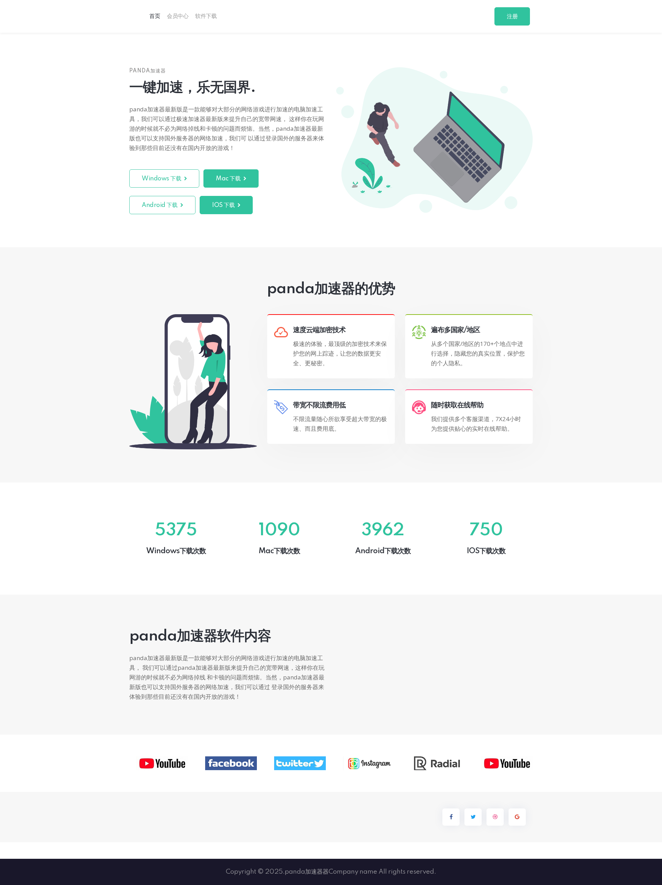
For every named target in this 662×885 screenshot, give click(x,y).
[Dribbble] (495, 817)
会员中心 (177, 16)
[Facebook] (451, 817)
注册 (512, 16)
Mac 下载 (229, 179)
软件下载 (206, 16)
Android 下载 (160, 205)
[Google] (517, 817)
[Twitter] (473, 817)
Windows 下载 (162, 179)
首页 (154, 16)
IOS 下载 (224, 205)
